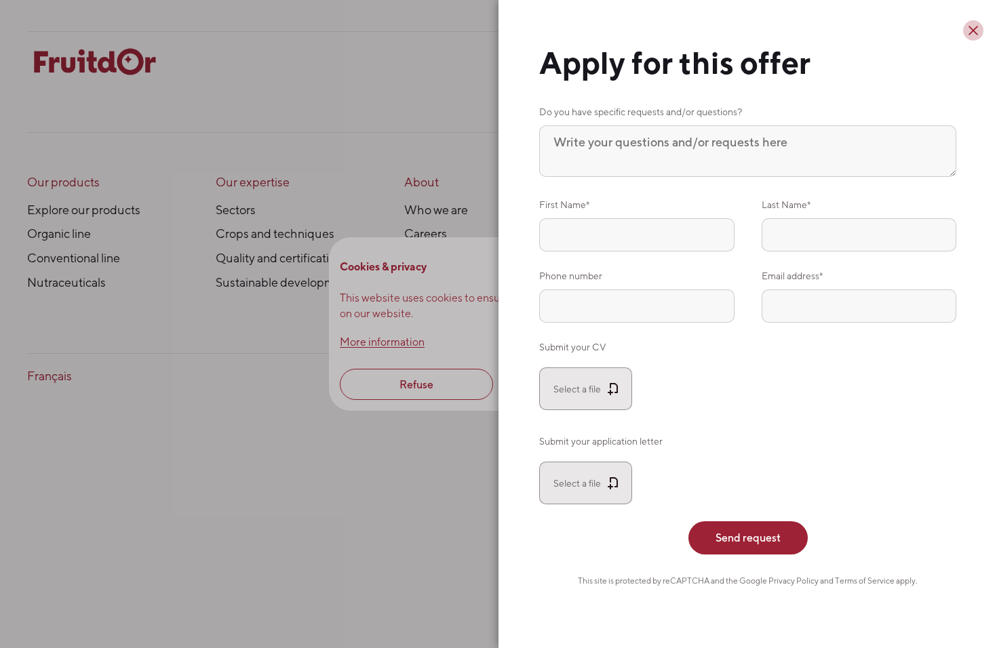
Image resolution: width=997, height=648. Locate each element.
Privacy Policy (793, 580)
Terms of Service (865, 580)
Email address (790, 275)
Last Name (784, 204)
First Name (562, 204)
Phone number (570, 275)
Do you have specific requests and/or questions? (640, 111)
